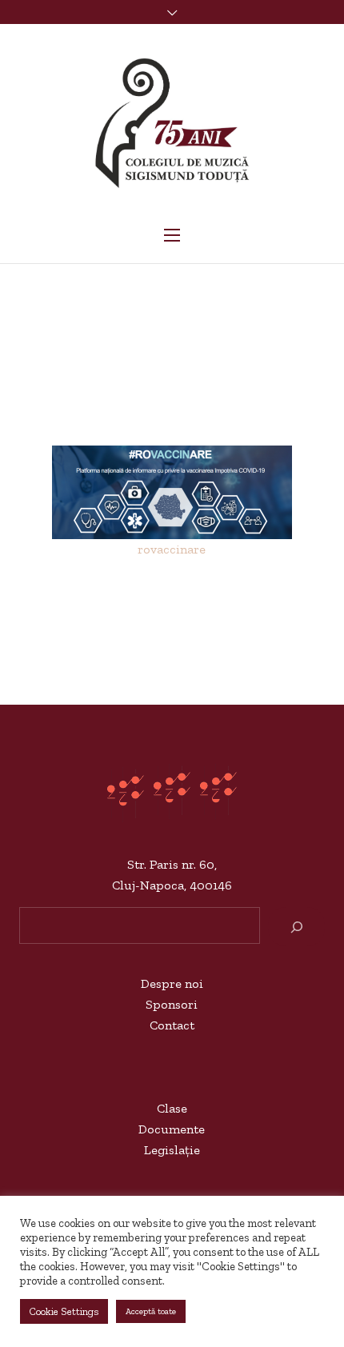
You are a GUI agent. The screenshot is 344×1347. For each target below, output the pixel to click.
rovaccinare (172, 549)
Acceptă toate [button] (151, 1311)
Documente (171, 1129)
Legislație (172, 1149)
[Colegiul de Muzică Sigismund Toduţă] (172, 123)
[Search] (296, 926)
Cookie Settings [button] (64, 1311)
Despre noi (172, 983)
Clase (172, 1108)
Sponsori (172, 1004)
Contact (172, 1025)
